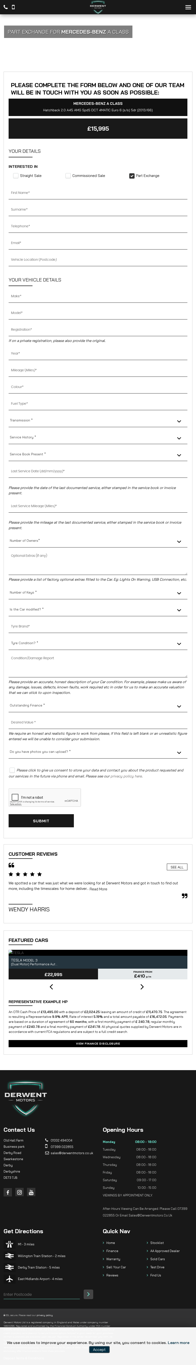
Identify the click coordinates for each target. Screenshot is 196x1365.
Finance (112, 1251)
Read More (98, 889)
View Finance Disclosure (98, 1043)
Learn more (178, 1342)
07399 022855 (61, 1147)
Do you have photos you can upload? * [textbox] (40, 751)
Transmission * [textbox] (21, 420)
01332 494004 (61, 1140)
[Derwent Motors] (98, 7)
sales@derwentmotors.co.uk (71, 1153)
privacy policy (45, 1315)
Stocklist (157, 1243)
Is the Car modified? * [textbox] (27, 609)
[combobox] (98, 420)
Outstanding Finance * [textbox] (27, 705)
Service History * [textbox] (23, 437)
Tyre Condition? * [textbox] (24, 643)
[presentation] (51, 987)
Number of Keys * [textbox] (23, 592)
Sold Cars (157, 1259)
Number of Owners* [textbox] (25, 540)
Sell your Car (116, 1267)
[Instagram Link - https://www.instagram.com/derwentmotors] (19, 1192)
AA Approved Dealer (165, 1251)
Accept (99, 1349)
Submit (41, 820)
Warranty (113, 1259)
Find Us (155, 1275)
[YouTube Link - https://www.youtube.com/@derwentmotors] (31, 1192)
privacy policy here (126, 776)
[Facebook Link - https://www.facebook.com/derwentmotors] (8, 1192)
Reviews (112, 1275)
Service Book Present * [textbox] (28, 454)
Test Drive (157, 1267)
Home (110, 1243)
